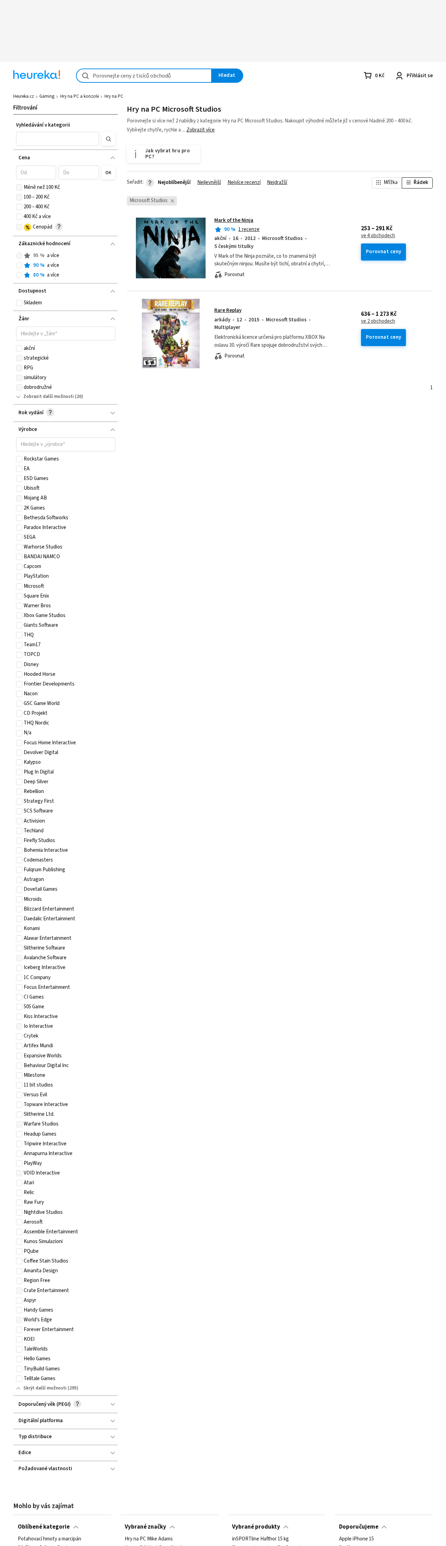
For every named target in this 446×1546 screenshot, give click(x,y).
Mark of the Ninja (233, 220)
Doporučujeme (358, 1527)
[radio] (19, 256)
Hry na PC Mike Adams (149, 1539)
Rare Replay (227, 310)
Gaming (46, 96)
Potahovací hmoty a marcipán (49, 1539)
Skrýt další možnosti (45, 1388)
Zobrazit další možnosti (48, 396)
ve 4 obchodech (378, 235)
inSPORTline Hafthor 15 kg (260, 1539)
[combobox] (144, 76)
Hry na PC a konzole (79, 96)
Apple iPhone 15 (356, 1539)
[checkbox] (19, 187)
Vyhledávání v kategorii (43, 125)
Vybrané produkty (256, 1527)
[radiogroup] (65, 265)
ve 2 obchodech (378, 321)
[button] (57, 139)
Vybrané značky (145, 1527)
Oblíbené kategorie (44, 1527)
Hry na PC (114, 96)
